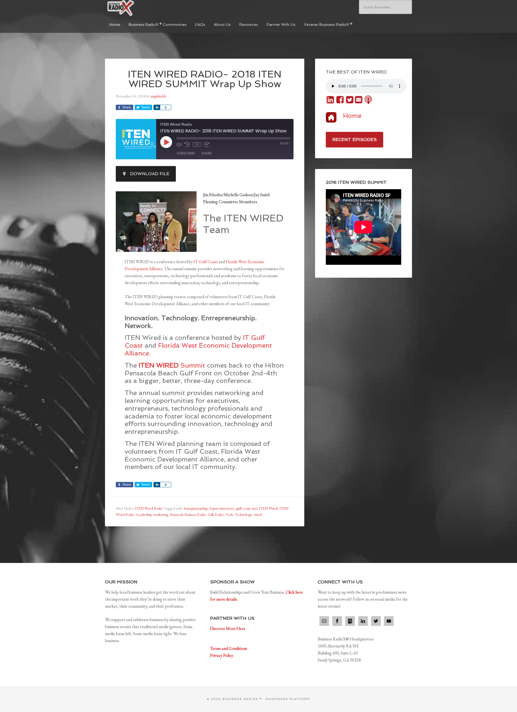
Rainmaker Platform (288, 698)
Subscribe (186, 153)
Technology (243, 514)
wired (258, 514)
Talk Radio (216, 514)
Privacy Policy (221, 655)
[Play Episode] (166, 142)
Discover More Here (227, 628)
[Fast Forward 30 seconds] (206, 144)
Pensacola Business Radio (188, 514)
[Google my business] (350, 621)
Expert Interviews (221, 508)
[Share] (156, 107)
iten (254, 508)
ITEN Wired (268, 508)
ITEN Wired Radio (149, 508)
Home (352, 115)
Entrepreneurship (196, 508)
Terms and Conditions (228, 648)
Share (206, 153)
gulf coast (243, 508)
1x (197, 144)
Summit (172, 365)
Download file (149, 173)
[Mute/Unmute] (179, 144)
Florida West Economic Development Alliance (198, 349)
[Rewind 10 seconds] (187, 144)
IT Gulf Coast (206, 262)
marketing (160, 514)
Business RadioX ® (145, 8)
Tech (229, 514)
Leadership (144, 514)
